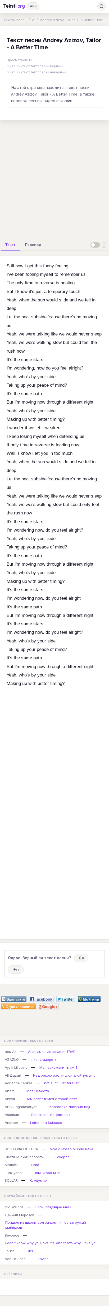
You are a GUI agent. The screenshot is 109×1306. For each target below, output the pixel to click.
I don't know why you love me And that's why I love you (51, 1243)
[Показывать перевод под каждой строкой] (99, 245)
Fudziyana (13, 1173)
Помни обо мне (47, 1173)
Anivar (10, 1099)
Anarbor (11, 1122)
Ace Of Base (15, 1259)
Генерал (63, 1157)
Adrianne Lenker (18, 1083)
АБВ (33, 6)
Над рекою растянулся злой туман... (64, 1075)
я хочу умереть (44, 1059)
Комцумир (38, 1180)
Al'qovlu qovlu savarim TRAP (51, 1051)
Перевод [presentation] (33, 245)
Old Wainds (14, 1207)
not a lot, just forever (61, 1083)
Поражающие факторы (50, 1115)
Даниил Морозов (19, 1215)
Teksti (14, 6)
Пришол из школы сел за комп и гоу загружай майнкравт (45, 1224)
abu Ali (10, 1051)
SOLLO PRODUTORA (21, 1149)
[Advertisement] (54, 179)
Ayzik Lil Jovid (16, 1067)
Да (81, 957)
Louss (10, 1251)
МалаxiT (12, 1165)
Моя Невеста (37, 1091)
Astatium (12, 1115)
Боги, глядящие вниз (53, 1207)
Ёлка (35, 1165)
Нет (15, 969)
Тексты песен (14, 20)
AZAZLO (12, 1059)
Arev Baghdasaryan (21, 1107)
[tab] (10, 244)
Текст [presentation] (10, 245)
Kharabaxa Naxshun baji (69, 1107)
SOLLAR (11, 1180)
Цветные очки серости (24, 1157)
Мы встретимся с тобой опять (53, 1099)
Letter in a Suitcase (46, 1122)
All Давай (13, 1075)
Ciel (29, 1251)
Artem (10, 1091)
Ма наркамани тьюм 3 (58, 1067)
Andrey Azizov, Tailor (57, 20)
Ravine (43, 1259)
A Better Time (91, 20)
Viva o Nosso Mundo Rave (71, 1149)
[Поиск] (101, 6)
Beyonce (12, 1235)
